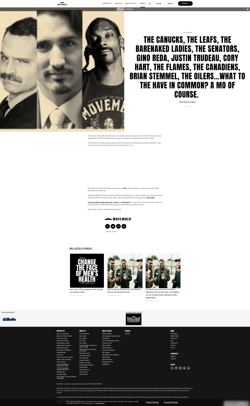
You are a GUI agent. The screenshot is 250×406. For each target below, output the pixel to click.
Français (129, 9)
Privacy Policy (99, 403)
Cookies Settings (152, 402)
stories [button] (142, 3)
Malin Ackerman (107, 202)
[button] (150, 3)
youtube (180, 368)
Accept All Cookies (171, 402)
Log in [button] (158, 3)
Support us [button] (107, 3)
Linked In (188, 368)
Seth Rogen (125, 202)
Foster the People (94, 202)
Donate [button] (183, 4)
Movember (151, 198)
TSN (124, 188)
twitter (184, 368)
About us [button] (118, 3)
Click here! (176, 368)
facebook (172, 368)
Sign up (170, 3)
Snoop (116, 202)
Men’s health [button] (130, 3)
